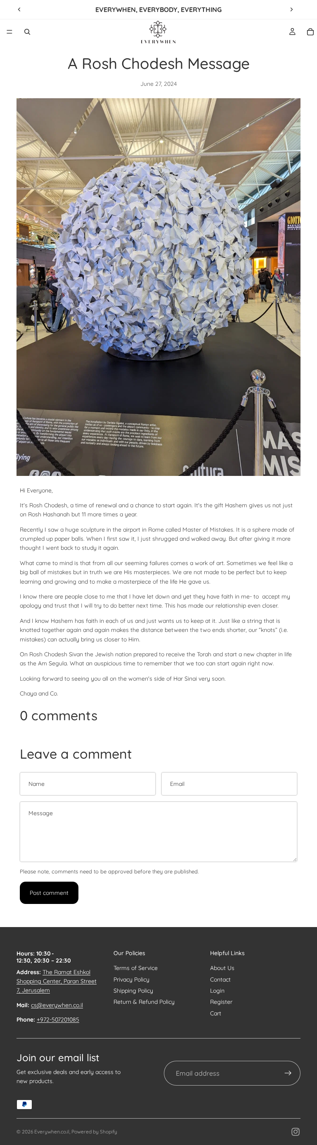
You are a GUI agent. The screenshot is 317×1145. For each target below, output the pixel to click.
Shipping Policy (133, 990)
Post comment (49, 893)
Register (221, 1001)
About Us (222, 968)
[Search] (27, 32)
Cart (215, 1013)
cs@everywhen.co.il (57, 1005)
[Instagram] (295, 1132)
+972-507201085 (58, 1019)
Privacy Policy (131, 979)
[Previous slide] (19, 9)
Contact (220, 979)
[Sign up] (288, 1073)
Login (217, 990)
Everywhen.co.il (51, 1131)
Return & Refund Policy (144, 1001)
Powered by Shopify (94, 1131)
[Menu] (9, 31)
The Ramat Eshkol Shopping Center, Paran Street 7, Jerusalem (57, 981)
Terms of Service (136, 968)
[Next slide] (291, 9)
